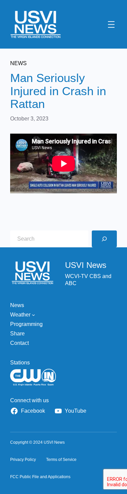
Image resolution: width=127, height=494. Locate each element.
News (18, 63)
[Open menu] (111, 24)
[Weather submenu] (33, 315)
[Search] (104, 238)
